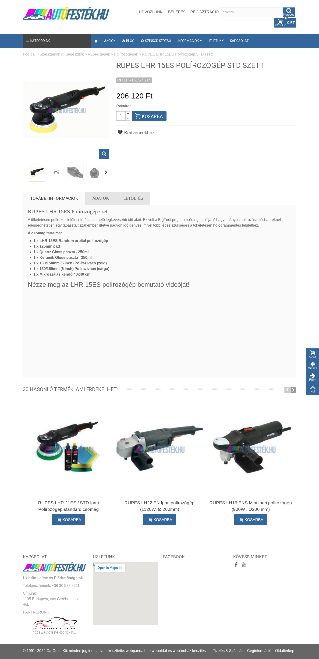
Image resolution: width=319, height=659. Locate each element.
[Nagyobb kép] (104, 154)
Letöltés (133, 198)
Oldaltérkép (284, 651)
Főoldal (29, 54)
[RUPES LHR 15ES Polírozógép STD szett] (37, 172)
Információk (188, 41)
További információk (54, 198)
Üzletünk (215, 41)
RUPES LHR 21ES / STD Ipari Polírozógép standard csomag (68, 506)
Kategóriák (40, 41)
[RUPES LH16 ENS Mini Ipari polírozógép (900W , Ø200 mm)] (250, 449)
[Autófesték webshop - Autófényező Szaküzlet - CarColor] (66, 12)
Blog (130, 41)
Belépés (177, 12)
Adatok (100, 198)
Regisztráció (204, 12)
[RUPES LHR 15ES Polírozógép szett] (56, 172)
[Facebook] (236, 565)
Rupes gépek (99, 54)
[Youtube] (244, 565)
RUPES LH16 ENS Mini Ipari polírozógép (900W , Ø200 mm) (250, 506)
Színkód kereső (158, 41)
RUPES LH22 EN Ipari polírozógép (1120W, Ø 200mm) (159, 506)
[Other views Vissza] (25, 172)
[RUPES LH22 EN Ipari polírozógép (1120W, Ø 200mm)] (159, 449)
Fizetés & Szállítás (228, 651)
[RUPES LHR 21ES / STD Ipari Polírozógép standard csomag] (68, 449)
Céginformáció (259, 651)
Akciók (109, 41)
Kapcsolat (239, 41)
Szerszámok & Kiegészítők (61, 54)
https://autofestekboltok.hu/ (54, 632)
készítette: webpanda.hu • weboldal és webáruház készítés (157, 651)
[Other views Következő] (106, 172)
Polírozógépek (126, 54)
